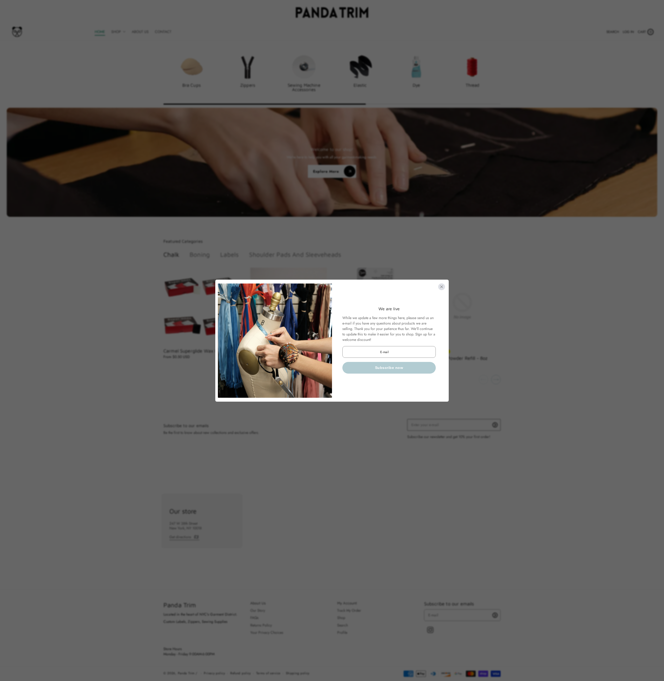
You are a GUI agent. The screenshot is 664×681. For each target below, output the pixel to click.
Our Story (257, 610)
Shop (341, 617)
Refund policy (240, 673)
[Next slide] (496, 379)
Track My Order (349, 610)
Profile (342, 632)
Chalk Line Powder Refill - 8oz (456, 358)
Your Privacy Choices (266, 632)
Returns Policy (261, 625)
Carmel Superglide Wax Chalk (194, 351)
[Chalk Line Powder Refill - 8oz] (462, 306)
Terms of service (268, 673)
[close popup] (441, 286)
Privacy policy (214, 673)
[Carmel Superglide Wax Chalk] (201, 306)
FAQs (254, 617)
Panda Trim (186, 673)
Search (342, 625)
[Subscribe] (495, 425)
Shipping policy (298, 673)
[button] (612, 32)
